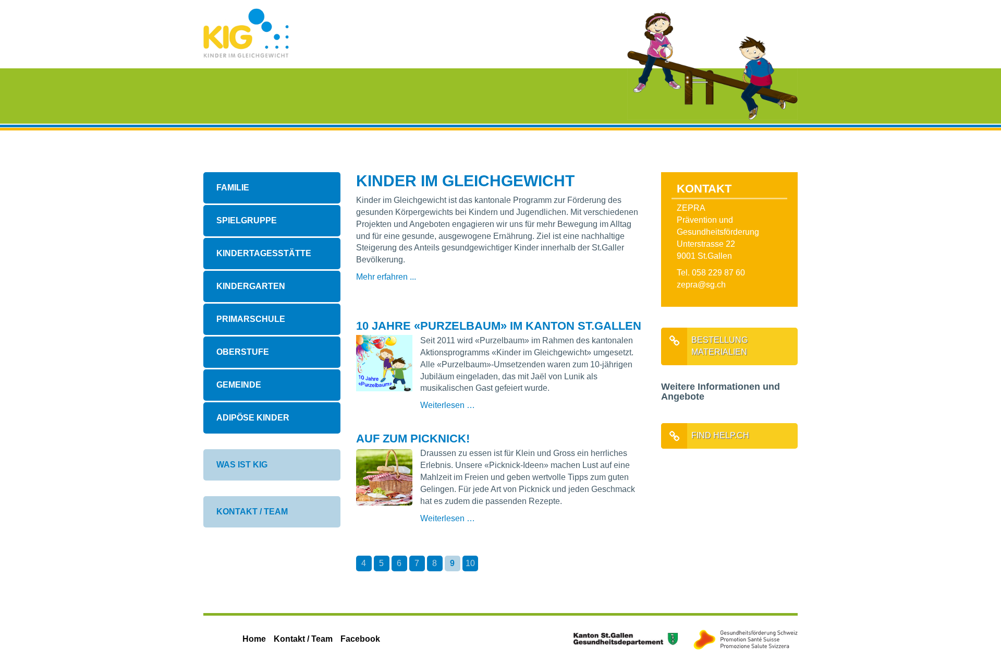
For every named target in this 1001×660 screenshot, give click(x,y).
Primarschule (250, 319)
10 (470, 563)
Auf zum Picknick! (413, 438)
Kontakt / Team (252, 511)
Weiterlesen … (531, 405)
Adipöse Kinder (252, 417)
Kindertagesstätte (263, 253)
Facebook (360, 638)
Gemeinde (238, 384)
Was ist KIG (241, 464)
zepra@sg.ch (701, 284)
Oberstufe (242, 351)
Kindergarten (250, 286)
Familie (232, 187)
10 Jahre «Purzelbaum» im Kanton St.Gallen (498, 325)
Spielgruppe (246, 220)
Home (254, 638)
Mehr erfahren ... (386, 276)
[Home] (246, 32)
